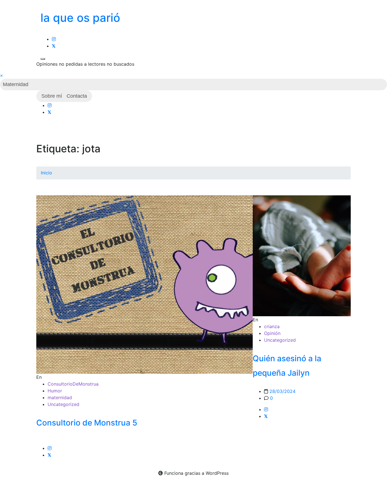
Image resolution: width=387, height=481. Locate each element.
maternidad (60, 397)
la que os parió (80, 18)
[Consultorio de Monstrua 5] (155, 284)
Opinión (272, 333)
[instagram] (54, 39)
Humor (55, 391)
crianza (272, 326)
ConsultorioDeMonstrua (73, 384)
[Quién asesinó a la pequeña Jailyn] (302, 255)
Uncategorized (63, 404)
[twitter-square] (54, 46)
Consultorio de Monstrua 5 (86, 422)
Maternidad (15, 84)
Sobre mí (51, 96)
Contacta (77, 96)
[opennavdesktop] (43, 59)
